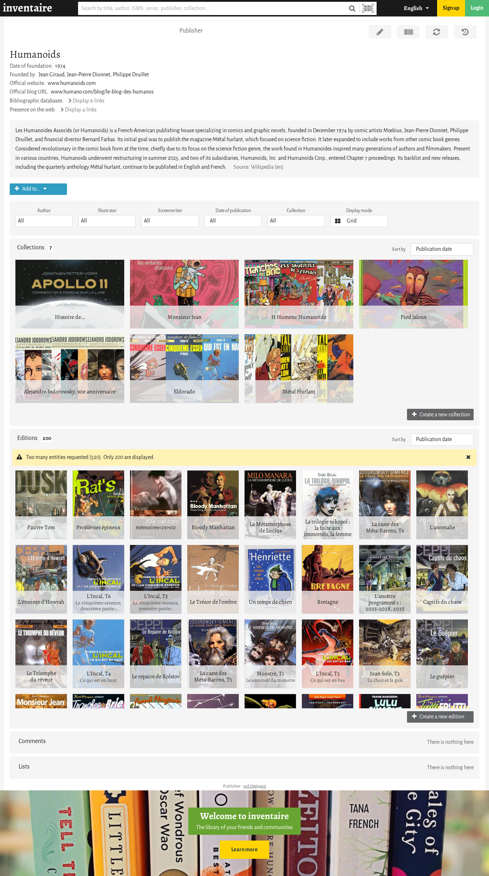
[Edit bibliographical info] (380, 32)
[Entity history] (465, 32)
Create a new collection (444, 414)
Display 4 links (81, 109)
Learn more (244, 849)
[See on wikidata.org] (408, 32)
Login (477, 8)
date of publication (233, 210)
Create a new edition (441, 716)
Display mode (359, 210)
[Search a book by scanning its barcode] (368, 8)
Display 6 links (89, 100)
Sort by (399, 249)
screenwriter (170, 210)
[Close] (468, 457)
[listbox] (44, 221)
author (44, 210)
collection (296, 210)
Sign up (451, 8)
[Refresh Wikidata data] (436, 32)
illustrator (107, 210)
